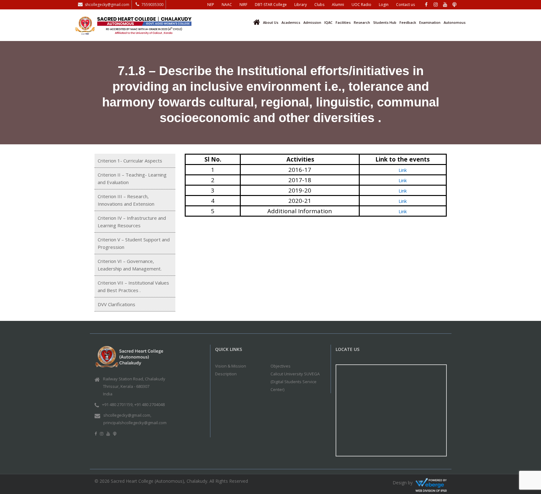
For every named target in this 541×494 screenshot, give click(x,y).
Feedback (407, 22)
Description (226, 374)
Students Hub (384, 22)
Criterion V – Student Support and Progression (134, 243)
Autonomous (455, 22)
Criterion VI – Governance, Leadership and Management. (130, 265)
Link (403, 170)
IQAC (328, 22)
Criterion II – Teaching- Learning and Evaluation (132, 178)
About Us (270, 22)
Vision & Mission (230, 366)
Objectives (280, 366)
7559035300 (152, 4)
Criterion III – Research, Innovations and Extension (126, 200)
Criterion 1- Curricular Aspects (130, 160)
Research (362, 22)
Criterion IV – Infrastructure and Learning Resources (132, 222)
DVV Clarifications (116, 304)
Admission (312, 22)
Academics (290, 22)
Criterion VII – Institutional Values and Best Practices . (133, 286)
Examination (430, 22)
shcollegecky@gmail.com (107, 4)
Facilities (343, 22)
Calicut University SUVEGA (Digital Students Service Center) (295, 381)
